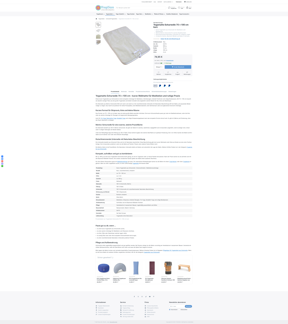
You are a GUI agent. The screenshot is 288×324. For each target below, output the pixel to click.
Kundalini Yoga (121, 118)
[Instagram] (142, 296)
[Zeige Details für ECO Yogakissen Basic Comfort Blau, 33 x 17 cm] (104, 268)
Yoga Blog (179, 1)
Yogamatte (136, 163)
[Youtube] (150, 296)
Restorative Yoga (111, 118)
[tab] (115, 91)
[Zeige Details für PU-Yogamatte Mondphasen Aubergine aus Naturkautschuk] (152, 268)
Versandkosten (169, 60)
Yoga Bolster (173, 161)
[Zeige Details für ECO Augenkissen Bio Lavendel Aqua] (136, 268)
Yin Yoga (103, 118)
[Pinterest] (153, 296)
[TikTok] (146, 296)
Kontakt (160, 1)
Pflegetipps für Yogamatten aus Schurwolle (175, 250)
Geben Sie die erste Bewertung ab (170, 39)
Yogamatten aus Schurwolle (152, 252)
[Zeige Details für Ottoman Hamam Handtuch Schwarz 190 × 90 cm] (168, 268)
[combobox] (140, 7)
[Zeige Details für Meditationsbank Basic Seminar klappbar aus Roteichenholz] (184, 268)
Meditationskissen (122, 161)
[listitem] (126, 46)
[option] (98, 24)
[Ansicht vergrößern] (126, 46)
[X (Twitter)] (138, 296)
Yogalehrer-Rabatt (146, 1)
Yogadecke (186, 161)
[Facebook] (134, 296)
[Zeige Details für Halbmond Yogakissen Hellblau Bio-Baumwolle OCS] (120, 268)
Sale (155, 1)
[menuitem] (100, 14)
